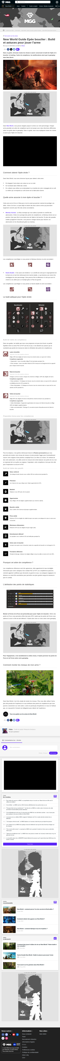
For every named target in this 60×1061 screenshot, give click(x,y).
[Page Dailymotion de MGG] (17, 1034)
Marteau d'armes (11, 212)
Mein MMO (42, 1034)
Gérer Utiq (25, 1055)
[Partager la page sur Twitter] (11, 49)
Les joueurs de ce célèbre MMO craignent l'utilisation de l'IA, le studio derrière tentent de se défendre (29, 817)
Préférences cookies (28, 1050)
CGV (23, 1057)
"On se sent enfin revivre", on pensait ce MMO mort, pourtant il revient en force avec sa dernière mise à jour (30, 829)
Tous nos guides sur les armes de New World (23, 714)
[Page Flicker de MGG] (3, 1038)
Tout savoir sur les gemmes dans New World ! (30, 964)
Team (24, 1036)
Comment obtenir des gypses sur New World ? (31, 919)
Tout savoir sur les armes (11, 35)
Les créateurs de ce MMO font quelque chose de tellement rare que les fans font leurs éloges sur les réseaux (30, 825)
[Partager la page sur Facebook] (8, 49)
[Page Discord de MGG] (6, 1034)
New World (17, 30)
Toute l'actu (30, 844)
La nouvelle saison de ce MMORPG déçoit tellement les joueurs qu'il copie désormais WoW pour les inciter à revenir (31, 838)
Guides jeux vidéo (10, 30)
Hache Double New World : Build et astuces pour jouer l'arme (35, 955)
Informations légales (28, 1042)
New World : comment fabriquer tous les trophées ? (32, 928)
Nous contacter (27, 1034)
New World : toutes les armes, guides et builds (31, 30)
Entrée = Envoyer (43, 753)
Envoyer (54, 753)
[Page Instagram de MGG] (6, 1038)
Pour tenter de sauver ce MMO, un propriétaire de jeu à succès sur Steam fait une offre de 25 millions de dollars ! (29, 801)
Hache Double (10, 273)
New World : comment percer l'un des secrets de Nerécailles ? (35, 909)
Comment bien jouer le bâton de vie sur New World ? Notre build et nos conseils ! (36, 945)
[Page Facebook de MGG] (3, 1034)
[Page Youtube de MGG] (13, 1034)
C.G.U (24, 1044)
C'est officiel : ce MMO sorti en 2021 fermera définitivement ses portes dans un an (26, 805)
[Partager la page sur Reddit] (14, 49)
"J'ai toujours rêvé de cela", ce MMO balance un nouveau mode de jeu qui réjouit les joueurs (29, 821)
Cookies (24, 1047)
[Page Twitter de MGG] (10, 1034)
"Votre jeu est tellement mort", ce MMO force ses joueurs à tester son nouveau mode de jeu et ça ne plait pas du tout (31, 834)
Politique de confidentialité (30, 1052)
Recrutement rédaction (29, 1039)
